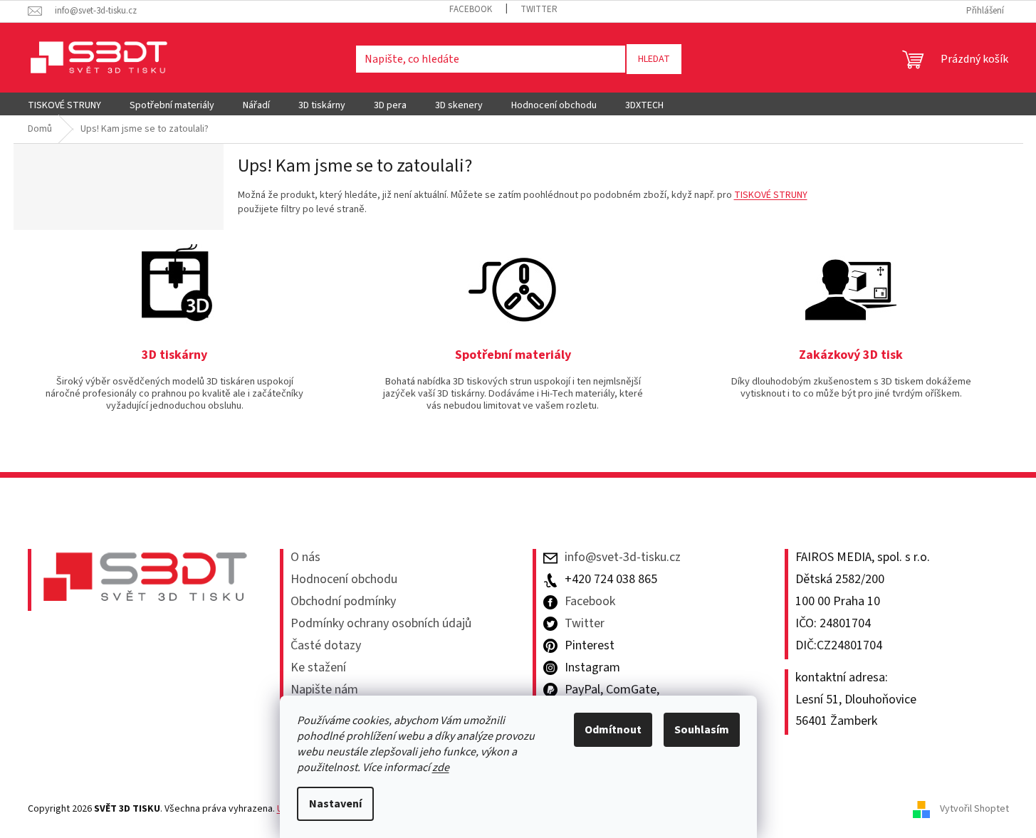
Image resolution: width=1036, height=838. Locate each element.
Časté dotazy (326, 645)
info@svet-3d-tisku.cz (623, 557)
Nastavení (335, 804)
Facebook (470, 9)
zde (440, 767)
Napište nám (324, 689)
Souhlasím (701, 730)
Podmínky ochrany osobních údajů (381, 623)
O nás (305, 557)
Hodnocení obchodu (344, 579)
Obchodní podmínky (343, 601)
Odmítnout (613, 730)
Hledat (654, 59)
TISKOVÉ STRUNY (770, 195)
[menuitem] (64, 105)
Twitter (539, 9)
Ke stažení (318, 667)
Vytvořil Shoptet (974, 809)
